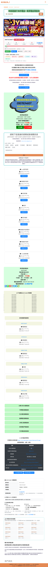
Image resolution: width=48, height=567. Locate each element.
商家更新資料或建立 (24, 74)
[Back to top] (46, 561)
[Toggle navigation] (45, 2)
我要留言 (14, 51)
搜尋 (41, 14)
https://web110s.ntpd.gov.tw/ (31, 453)
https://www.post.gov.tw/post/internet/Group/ (29, 440)
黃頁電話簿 (4, 2)
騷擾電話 (21, 56)
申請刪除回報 (24, 175)
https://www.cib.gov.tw (31, 459)
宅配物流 (34, 56)
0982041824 (24, 377)
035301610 (24, 337)
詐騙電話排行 (11, 564)
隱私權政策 (28, 564)
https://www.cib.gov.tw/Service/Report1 (31, 462)
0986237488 (24, 350)
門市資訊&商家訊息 (30, 70)
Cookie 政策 (32, 564)
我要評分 (8, 51)
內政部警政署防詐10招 (29, 472)
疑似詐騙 (15, 56)
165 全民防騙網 (30, 514)
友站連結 (23, 564)
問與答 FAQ (16, 564)
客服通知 (28, 56)
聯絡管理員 (37, 564)
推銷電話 (8, 56)
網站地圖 (23, 565)
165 (32, 448)
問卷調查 (8, 58)
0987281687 (24, 323)
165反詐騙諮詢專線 (18, 472)
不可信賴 (28, 127)
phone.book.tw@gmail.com (27, 141)
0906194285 (24, 390)
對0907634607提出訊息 (24, 87)
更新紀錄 (20, 564)
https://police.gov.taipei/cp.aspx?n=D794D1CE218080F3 (31, 465)
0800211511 (31, 451)
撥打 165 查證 (27, 51)
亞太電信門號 (39, 42)
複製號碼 (20, 51)
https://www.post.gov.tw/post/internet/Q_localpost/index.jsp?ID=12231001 (23, 467)
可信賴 (20, 127)
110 (30, 448)
